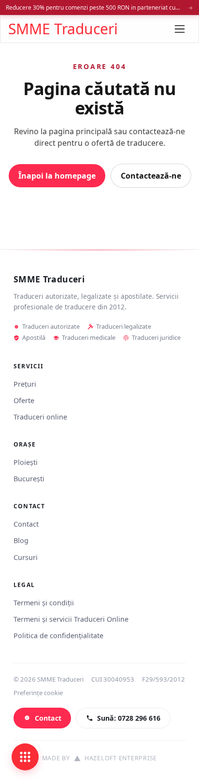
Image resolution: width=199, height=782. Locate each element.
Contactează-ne (151, 175)
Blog (21, 540)
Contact (26, 524)
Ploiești (26, 462)
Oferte (24, 400)
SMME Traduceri (63, 29)
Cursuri (26, 557)
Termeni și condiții (44, 602)
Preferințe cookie (38, 692)
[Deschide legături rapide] (25, 756)
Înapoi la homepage (57, 175)
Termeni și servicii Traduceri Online (71, 619)
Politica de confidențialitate (58, 635)
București (29, 478)
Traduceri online (40, 416)
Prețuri (25, 384)
